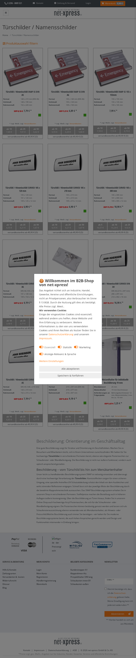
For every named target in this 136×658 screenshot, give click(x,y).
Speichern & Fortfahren (71, 375)
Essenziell (49, 347)
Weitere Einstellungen (51, 361)
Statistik (67, 347)
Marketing (85, 347)
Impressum (45, 338)
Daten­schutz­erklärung (61, 334)
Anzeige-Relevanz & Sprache (60, 354)
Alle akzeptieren (70, 368)
